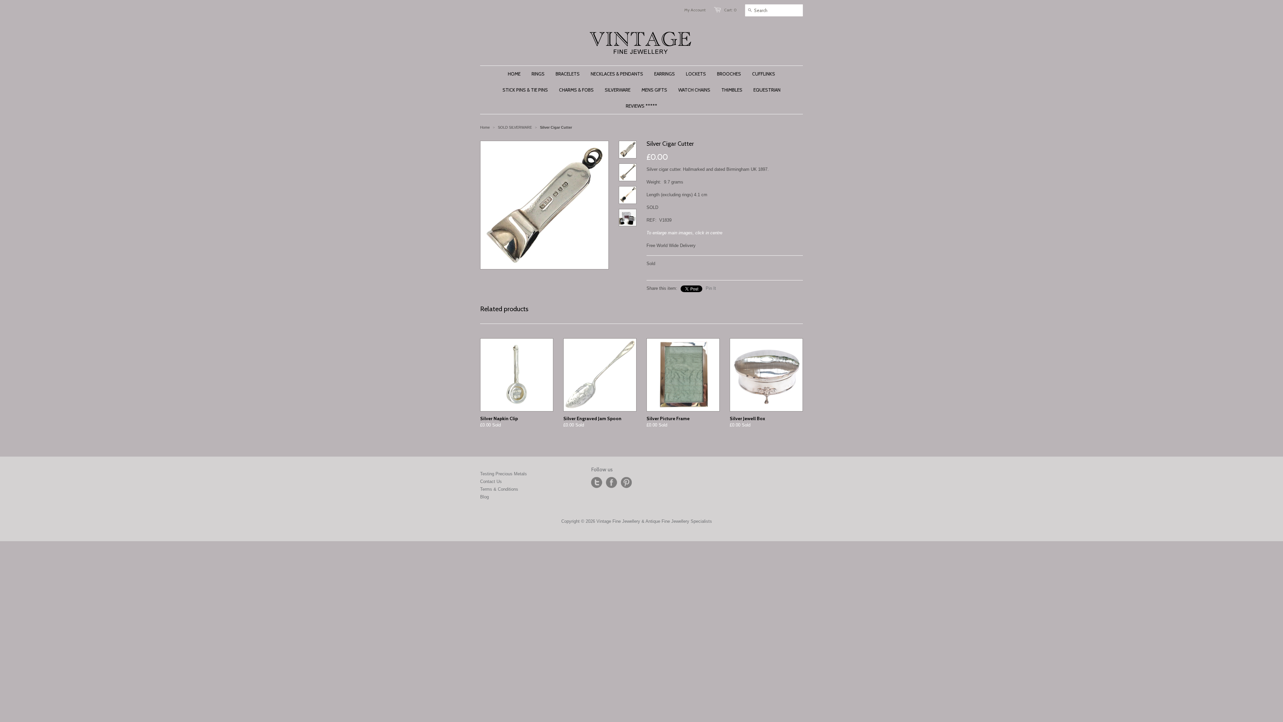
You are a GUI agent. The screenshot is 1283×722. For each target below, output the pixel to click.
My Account (695, 9)
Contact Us (491, 481)
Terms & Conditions (499, 489)
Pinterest (626, 482)
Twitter (596, 482)
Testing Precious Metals (503, 473)
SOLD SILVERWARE (515, 127)
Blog (484, 496)
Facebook (611, 482)
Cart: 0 (730, 9)
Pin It (711, 288)
